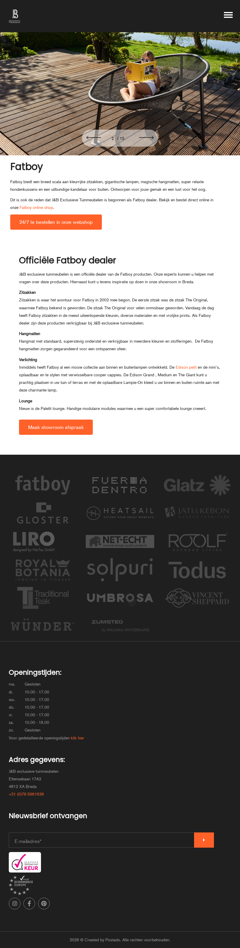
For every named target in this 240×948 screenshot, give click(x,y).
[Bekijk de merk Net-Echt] (120, 553)
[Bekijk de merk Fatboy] (43, 496)
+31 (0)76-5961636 (26, 794)
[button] (93, 138)
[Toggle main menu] (228, 16)
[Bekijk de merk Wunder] (43, 637)
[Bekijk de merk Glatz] (197, 496)
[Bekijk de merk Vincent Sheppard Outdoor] (197, 609)
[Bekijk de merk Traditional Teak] (43, 609)
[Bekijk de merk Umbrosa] (120, 609)
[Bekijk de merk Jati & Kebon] (197, 524)
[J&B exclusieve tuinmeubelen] (14, 16)
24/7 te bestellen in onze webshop (56, 222)
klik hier (77, 738)
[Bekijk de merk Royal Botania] (43, 581)
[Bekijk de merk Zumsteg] (120, 637)
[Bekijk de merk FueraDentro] (120, 496)
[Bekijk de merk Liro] (33, 553)
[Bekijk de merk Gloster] (43, 524)
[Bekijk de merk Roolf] (197, 553)
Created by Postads (102, 939)
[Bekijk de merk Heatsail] (120, 524)
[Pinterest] (44, 903)
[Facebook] (29, 903)
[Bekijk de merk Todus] (197, 581)
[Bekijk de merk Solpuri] (120, 581)
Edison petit (186, 367)
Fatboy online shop (36, 207)
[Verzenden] (204, 840)
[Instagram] (14, 903)
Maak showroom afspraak (56, 427)
